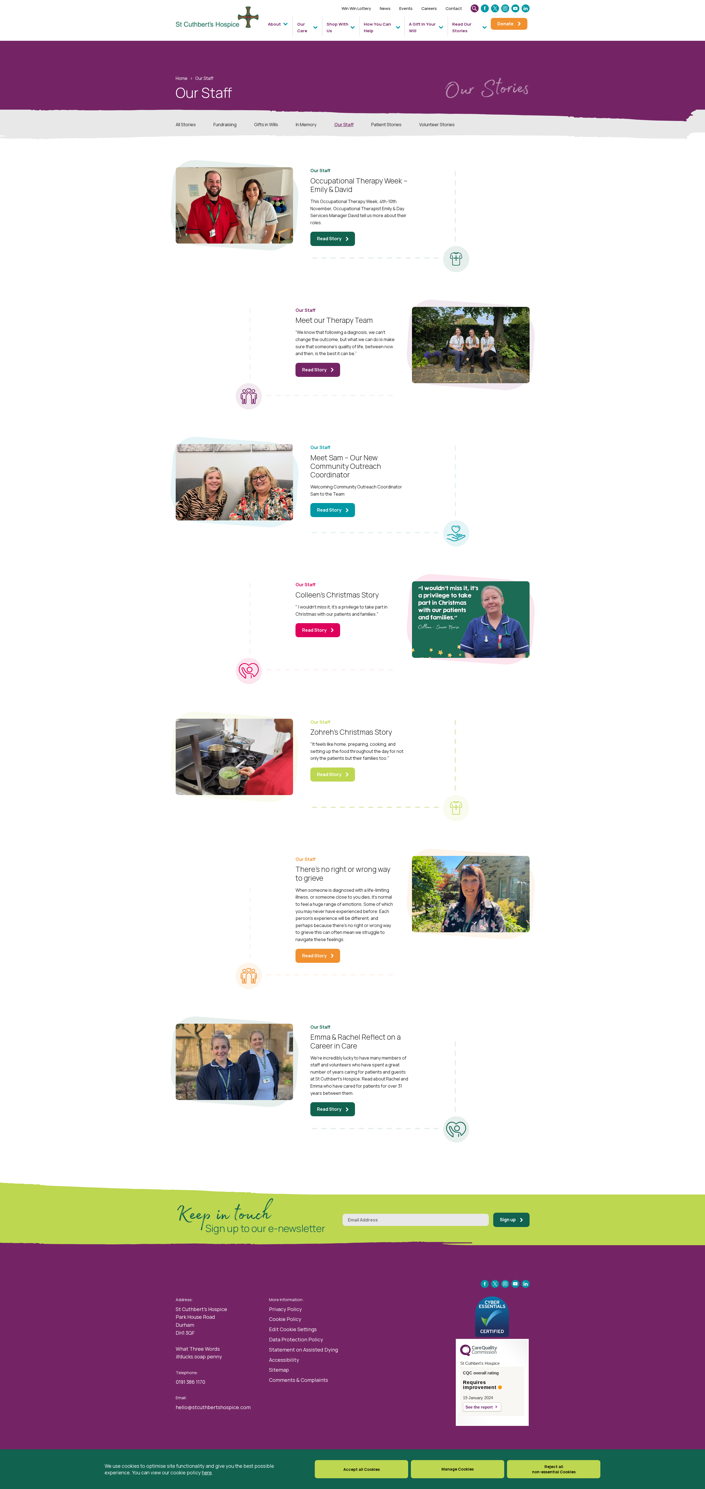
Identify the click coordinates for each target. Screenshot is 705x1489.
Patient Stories (386, 124)
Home (182, 78)
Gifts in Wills (266, 124)
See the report (479, 1407)
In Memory (306, 124)
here (207, 1472)
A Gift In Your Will (422, 27)
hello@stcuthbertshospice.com (213, 1407)
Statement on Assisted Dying (303, 1349)
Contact (454, 8)
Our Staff (344, 124)
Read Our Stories (461, 27)
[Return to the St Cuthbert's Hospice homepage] (220, 22)
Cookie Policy (285, 1319)
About (274, 24)
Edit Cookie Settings (293, 1329)
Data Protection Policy (296, 1339)
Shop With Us (337, 27)
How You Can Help (377, 27)
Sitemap (279, 1369)
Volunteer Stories (437, 124)
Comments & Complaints (298, 1380)
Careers (429, 8)
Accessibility (284, 1359)
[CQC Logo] (478, 1355)
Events (406, 8)
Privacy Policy (285, 1309)
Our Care (302, 27)
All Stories (186, 124)
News (385, 8)
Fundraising (225, 124)
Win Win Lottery (356, 8)
